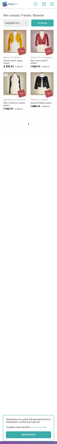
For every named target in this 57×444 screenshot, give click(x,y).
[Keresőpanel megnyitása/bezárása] (35, 4)
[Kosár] (44, 4)
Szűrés (43, 23)
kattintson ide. (39, 427)
